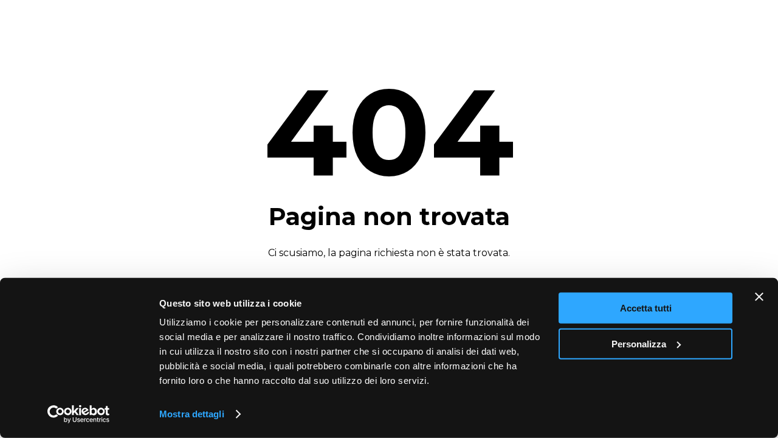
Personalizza (638, 343)
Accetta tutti (646, 308)
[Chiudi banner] (759, 297)
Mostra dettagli (191, 414)
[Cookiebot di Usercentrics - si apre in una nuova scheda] (79, 414)
